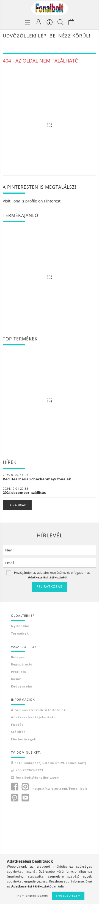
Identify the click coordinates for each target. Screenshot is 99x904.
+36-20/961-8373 (29, 770)
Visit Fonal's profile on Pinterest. (32, 201)
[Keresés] (60, 22)
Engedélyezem (68, 895)
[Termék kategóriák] (27, 22)
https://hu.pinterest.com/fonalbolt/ (14, 798)
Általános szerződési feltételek (38, 710)
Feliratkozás (49, 586)
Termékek (20, 633)
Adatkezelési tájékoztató (33, 717)
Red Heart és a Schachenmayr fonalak (37, 479)
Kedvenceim (21, 686)
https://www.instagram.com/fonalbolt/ (25, 787)
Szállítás (18, 732)
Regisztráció (21, 664)
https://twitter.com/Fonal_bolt (59, 788)
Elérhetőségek (23, 739)
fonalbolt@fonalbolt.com (38, 777)
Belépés (18, 657)
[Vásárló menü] (49, 22)
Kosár (16, 679)
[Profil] (38, 22)
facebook (14, 787)
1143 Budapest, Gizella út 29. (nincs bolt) (50, 763)
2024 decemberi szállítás (24, 492)
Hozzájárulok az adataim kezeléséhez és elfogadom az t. (52, 574)
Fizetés (17, 724)
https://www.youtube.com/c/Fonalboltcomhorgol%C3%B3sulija (25, 798)
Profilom (18, 672)
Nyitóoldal (20, 626)
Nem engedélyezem (32, 895)
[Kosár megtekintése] (71, 22)
